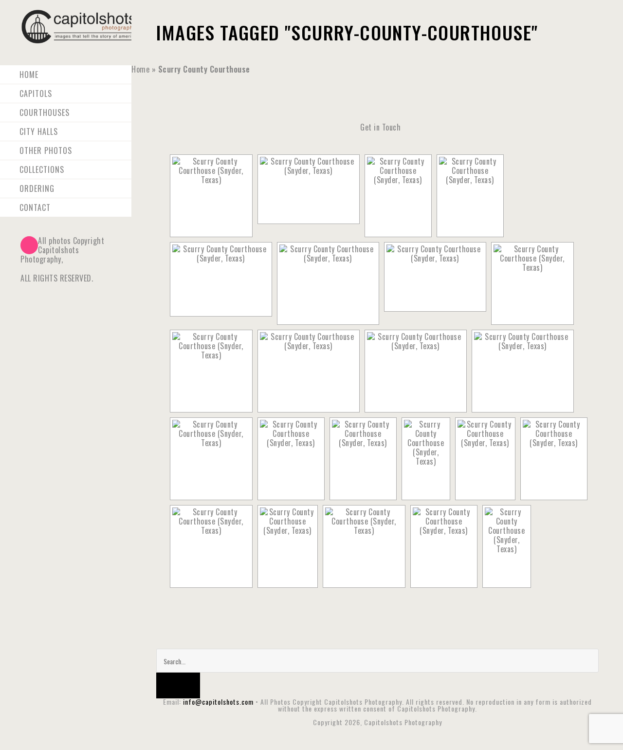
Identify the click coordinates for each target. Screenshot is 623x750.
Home (140, 69)
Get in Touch (380, 127)
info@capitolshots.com (218, 701)
